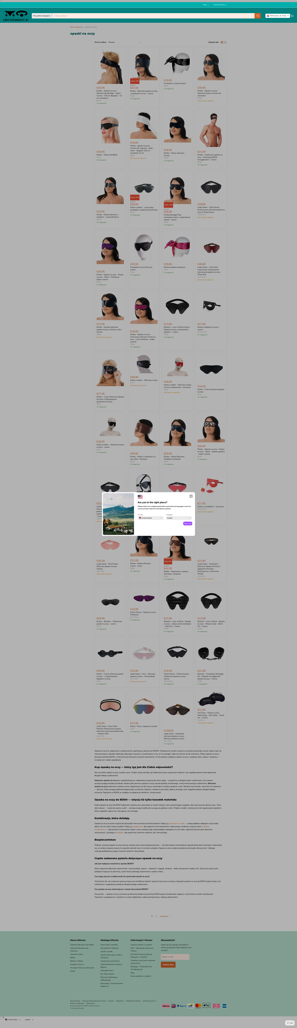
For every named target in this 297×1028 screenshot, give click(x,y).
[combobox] (145, 518)
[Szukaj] (258, 15)
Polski (205, 5)
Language (169, 515)
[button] (191, 496)
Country (140, 515)
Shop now (187, 523)
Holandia (219, 5)
